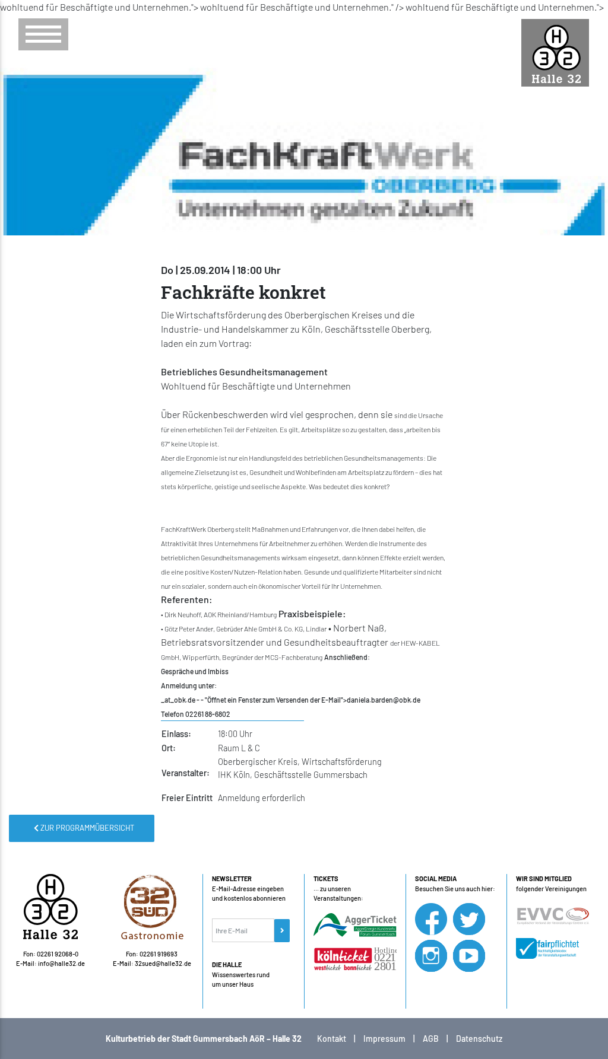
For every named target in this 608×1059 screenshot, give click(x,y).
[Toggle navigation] (43, 34)
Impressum (384, 1039)
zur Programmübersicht (86, 827)
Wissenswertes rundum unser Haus (241, 974)
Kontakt (331, 1039)
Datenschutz (479, 1039)
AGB (431, 1039)
